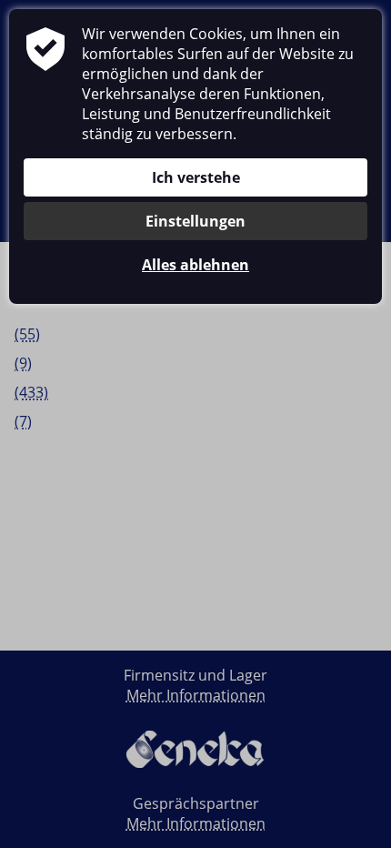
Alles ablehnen (195, 265)
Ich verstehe (196, 177)
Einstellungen (195, 221)
